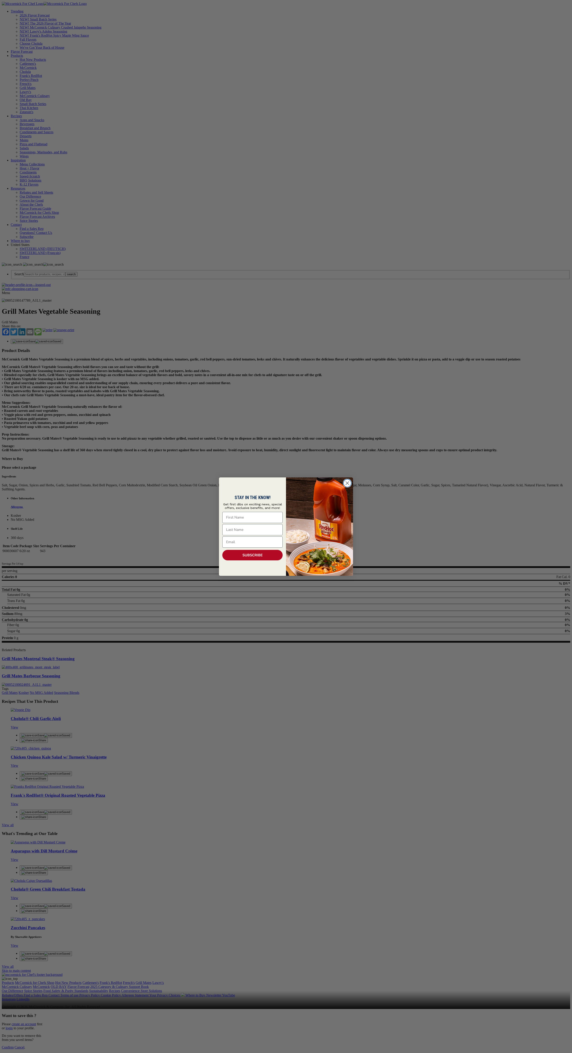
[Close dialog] (347, 483)
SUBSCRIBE (252, 555)
